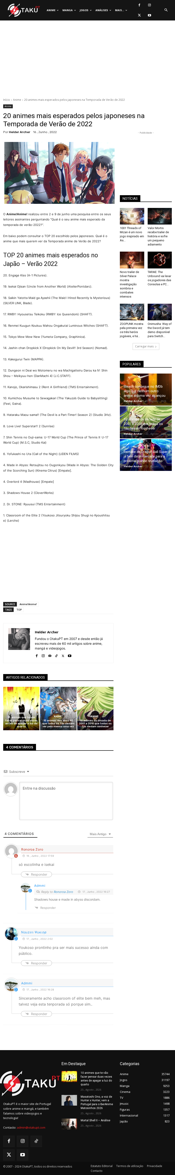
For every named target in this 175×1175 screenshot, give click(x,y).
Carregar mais (144, 346)
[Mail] (49, 655)
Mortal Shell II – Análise (95, 1120)
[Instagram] (150, 5)
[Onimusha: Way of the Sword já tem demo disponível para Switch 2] (160, 312)
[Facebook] (139, 5)
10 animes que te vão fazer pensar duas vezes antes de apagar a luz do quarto (21, 722)
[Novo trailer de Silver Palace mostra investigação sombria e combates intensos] (132, 260)
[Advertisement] (87, 60)
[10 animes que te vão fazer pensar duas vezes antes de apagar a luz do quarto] (21, 708)
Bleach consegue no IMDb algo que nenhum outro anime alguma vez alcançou (144, 391)
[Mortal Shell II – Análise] (69, 1124)
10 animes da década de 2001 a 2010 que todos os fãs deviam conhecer (95, 723)
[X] (139, 15)
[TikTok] (56, 655)
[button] (166, 10)
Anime (17, 100)
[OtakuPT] (23, 10)
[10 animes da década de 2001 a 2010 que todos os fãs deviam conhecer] (95, 708)
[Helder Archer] (19, 643)
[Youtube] (150, 15)
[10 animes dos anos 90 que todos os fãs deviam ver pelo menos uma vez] (58, 708)
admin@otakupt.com (31, 1127)
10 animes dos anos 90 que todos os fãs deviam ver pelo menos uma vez (58, 723)
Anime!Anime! (28, 604)
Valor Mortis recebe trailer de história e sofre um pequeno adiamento (158, 236)
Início (6, 100)
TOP (19, 609)
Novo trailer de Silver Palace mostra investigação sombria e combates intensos (129, 284)
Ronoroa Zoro (63, 892)
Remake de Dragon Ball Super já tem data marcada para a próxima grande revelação (146, 456)
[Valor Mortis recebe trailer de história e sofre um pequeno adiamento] (160, 216)
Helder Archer (19, 132)
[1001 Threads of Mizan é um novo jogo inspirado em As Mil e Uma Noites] (132, 216)
